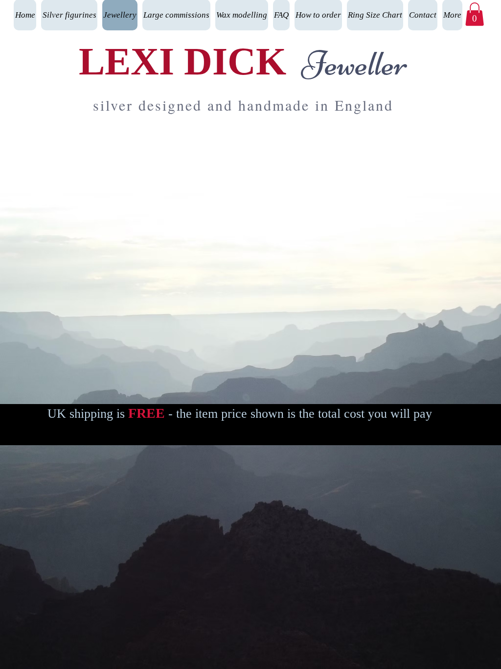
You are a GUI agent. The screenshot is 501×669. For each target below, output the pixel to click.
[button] (474, 14)
